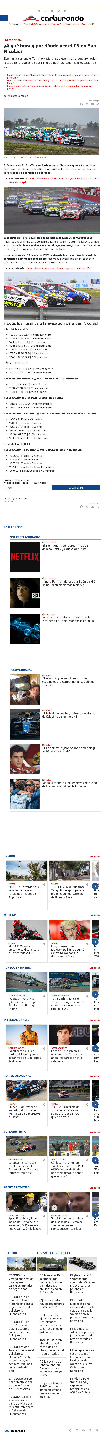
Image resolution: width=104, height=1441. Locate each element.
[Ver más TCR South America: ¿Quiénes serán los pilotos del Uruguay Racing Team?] (26, 982)
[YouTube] (52, 11)
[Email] (65, 11)
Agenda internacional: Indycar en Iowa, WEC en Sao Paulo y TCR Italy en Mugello (54, 180)
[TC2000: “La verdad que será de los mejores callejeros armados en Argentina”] (21, 1264)
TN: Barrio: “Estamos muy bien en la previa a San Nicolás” (58, 268)
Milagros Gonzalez (18, 96)
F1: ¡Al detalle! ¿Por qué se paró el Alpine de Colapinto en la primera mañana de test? (59, 24)
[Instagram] (59, 11)
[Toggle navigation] (4, 18)
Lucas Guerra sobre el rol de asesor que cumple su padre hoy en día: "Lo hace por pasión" (49, 87)
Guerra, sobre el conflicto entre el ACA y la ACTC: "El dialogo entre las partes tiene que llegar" (52, 82)
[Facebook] (38, 11)
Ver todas (95, 856)
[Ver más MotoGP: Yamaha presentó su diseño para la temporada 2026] (26, 930)
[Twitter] (45, 11)
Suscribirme (76, 488)
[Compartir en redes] (44, 884)
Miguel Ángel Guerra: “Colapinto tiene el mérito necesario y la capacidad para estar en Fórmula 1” (52, 76)
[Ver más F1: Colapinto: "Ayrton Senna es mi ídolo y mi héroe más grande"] (25, 759)
